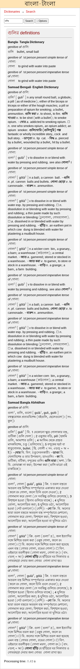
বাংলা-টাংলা (40, 4)
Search (30, 12)
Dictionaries (12, 12)
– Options (42, 20)
